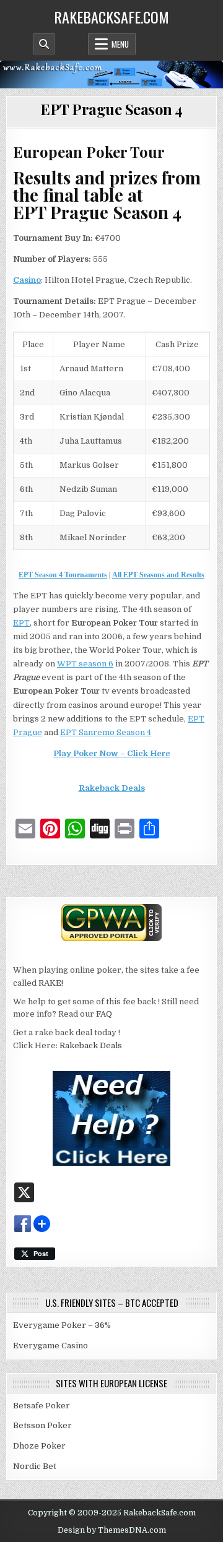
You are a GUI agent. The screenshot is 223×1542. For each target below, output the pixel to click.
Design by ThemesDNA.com (112, 1530)
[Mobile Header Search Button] (44, 43)
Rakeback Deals (112, 788)
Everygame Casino (50, 1345)
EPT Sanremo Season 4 (105, 732)
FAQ (104, 1014)
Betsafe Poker (41, 1405)
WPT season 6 (85, 663)
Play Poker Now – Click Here (111, 753)
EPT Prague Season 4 (111, 109)
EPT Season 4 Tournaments (63, 575)
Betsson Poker (42, 1425)
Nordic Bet (34, 1466)
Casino (27, 280)
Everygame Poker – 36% (62, 1325)
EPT (21, 622)
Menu (120, 44)
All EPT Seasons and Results (158, 575)
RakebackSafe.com (111, 17)
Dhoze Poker (39, 1445)
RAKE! (50, 983)
